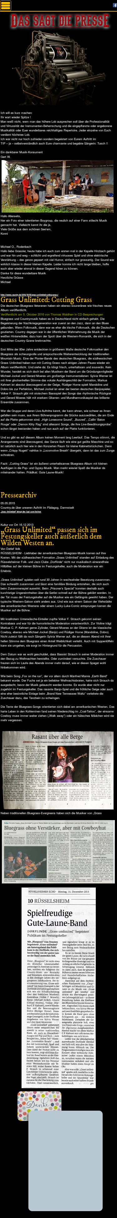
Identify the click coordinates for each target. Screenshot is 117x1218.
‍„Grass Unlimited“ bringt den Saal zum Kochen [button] (21, 511)
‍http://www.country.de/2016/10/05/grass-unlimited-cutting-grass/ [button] (29, 294)
